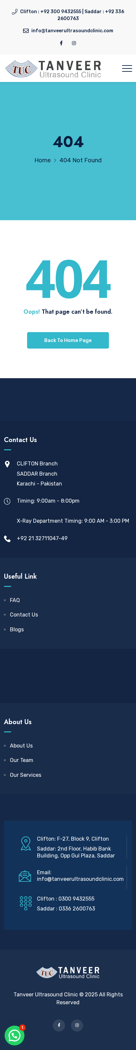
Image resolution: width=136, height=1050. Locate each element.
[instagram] (74, 43)
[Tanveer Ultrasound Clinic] (53, 68)
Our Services (25, 775)
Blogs (17, 629)
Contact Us (24, 615)
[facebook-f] (61, 43)
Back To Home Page (68, 340)
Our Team (21, 760)
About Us (21, 746)
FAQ (15, 600)
